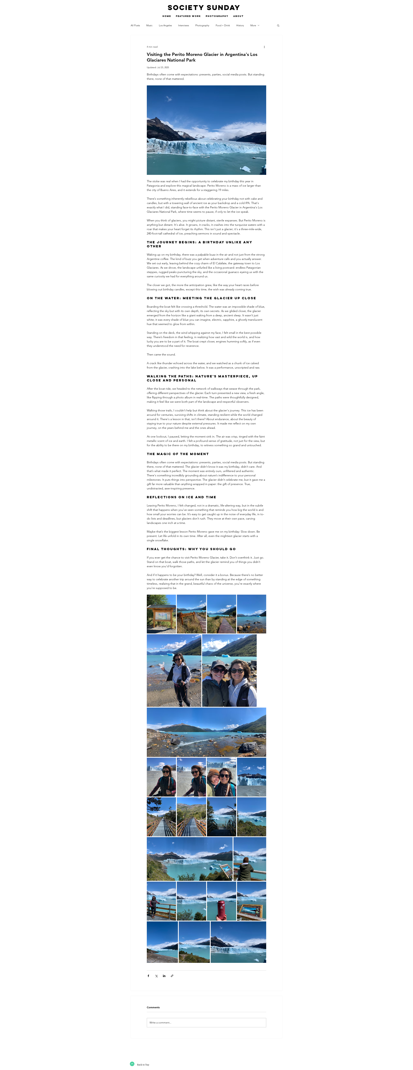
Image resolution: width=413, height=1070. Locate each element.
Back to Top (143, 1064)
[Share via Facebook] (148, 975)
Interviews (183, 25)
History (240, 25)
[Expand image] (161, 614)
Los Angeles (165, 25)
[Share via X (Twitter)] (156, 975)
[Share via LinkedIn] (164, 975)
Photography (202, 25)
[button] (278, 25)
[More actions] (264, 47)
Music (149, 25)
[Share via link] (172, 975)
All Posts (135, 25)
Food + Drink (223, 25)
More (253, 25)
